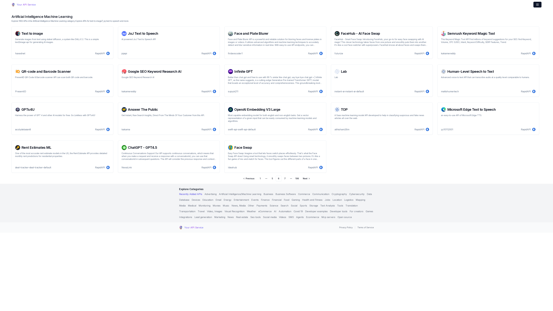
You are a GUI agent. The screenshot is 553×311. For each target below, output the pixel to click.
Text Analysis (327, 205)
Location (337, 199)
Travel (201, 211)
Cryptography (339, 194)
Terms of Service (365, 227)
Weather (251, 211)
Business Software (285, 194)
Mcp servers (328, 217)
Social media (270, 217)
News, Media (239, 205)
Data (369, 194)
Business (268, 194)
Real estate (242, 217)
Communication (320, 194)
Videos (282, 217)
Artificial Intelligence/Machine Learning (240, 194)
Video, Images (214, 211)
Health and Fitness (312, 199)
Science (274, 205)
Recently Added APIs (190, 194)
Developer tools (338, 211)
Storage (313, 205)
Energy (227, 199)
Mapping (360, 199)
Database (184, 199)
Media (182, 205)
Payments (261, 205)
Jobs (327, 199)
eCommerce (265, 211)
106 (297, 178)
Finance (265, 199)
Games (369, 211)
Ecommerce (312, 217)
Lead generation (203, 217)
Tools (340, 205)
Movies (216, 205)
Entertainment (241, 199)
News (231, 217)
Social (294, 205)
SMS (291, 217)
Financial (277, 199)
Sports (303, 205)
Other (251, 205)
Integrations (185, 217)
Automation (285, 211)
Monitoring (204, 205)
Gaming (296, 199)
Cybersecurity (356, 194)
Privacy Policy (346, 227)
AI (275, 211)
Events (255, 199)
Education (207, 199)
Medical (192, 205)
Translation (351, 205)
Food (286, 199)
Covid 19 (298, 211)
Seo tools (255, 217)
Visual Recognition (235, 211)
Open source (345, 217)
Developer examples (316, 211)
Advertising (210, 194)
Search (284, 205)
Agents (300, 217)
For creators (356, 211)
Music (226, 205)
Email (218, 199)
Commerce (304, 194)
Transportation (187, 211)
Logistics (348, 199)
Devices (196, 199)
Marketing (219, 217)
